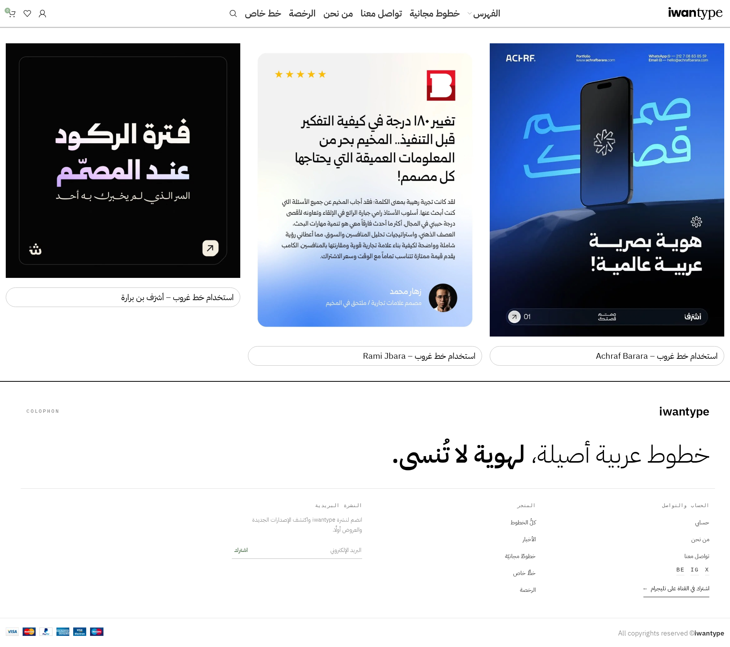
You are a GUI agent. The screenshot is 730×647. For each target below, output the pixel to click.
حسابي (702, 522)
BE (680, 570)
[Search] (233, 13)
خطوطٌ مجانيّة (520, 556)
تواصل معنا (696, 556)
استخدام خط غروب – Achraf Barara (657, 356)
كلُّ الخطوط (523, 522)
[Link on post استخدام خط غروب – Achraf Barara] (607, 190)
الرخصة (528, 589)
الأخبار (529, 539)
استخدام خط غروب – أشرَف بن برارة (177, 297)
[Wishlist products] (27, 13)
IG (695, 570)
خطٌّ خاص (524, 572)
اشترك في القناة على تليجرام (676, 588)
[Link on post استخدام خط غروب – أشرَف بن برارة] (123, 160)
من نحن (700, 539)
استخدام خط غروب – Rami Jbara (419, 356)
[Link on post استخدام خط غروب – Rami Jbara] (365, 190)
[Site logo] (695, 13)
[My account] (42, 13)
